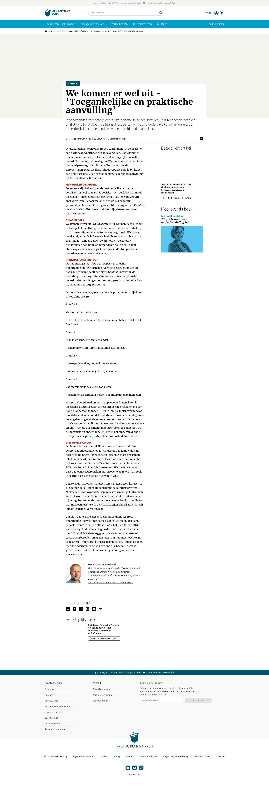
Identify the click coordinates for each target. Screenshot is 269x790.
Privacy (117, 756)
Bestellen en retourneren (58, 706)
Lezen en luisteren (54, 712)
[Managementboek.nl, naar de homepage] (57, 16)
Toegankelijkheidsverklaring (175, 756)
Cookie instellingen (148, 756)
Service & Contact (202, 756)
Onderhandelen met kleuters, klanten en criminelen (172, 190)
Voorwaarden (51, 700)
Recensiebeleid (53, 723)
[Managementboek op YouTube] (134, 768)
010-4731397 (218, 24)
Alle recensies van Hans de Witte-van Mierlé (110, 582)
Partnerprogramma (55, 729)
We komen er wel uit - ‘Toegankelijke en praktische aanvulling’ (119, 31)
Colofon (104, 756)
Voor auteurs (51, 718)
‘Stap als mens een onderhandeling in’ (174, 221)
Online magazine (58, 31)
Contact (49, 695)
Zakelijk (96, 683)
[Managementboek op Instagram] (141, 768)
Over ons (49, 689)
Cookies (129, 756)
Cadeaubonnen (100, 700)
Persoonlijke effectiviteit (79, 31)
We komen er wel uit (78, 223)
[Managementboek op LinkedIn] (128, 768)
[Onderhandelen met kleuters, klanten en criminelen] (171, 166)
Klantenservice (53, 683)
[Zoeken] (160, 13)
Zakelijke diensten (101, 689)
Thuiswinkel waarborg (57, 756)
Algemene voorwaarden (83, 756)
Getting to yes (102, 205)
